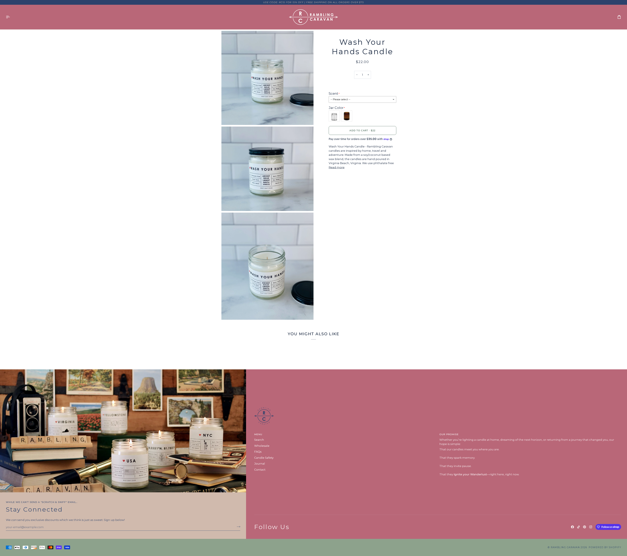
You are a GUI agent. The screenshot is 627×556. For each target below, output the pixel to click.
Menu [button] (258, 434)
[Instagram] (590, 526)
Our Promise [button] (449, 434)
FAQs (258, 451)
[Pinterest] (584, 526)
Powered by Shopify (605, 547)
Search (259, 439)
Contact (259, 469)
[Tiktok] (578, 526)
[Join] (237, 526)
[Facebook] (572, 526)
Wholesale (261, 445)
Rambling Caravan (565, 547)
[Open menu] (11, 17)
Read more (337, 167)
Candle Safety (263, 457)
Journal (259, 463)
